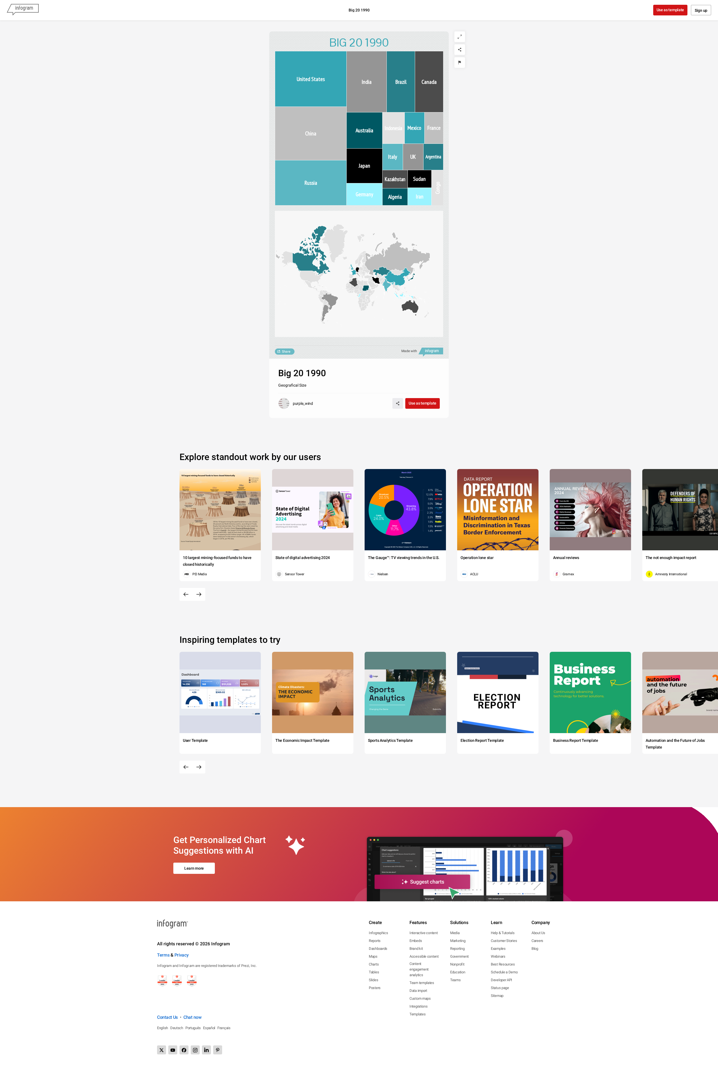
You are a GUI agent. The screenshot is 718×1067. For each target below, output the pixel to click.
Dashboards (378, 948)
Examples (498, 948)
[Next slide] (199, 594)
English (162, 1028)
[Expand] (459, 36)
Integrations (418, 1006)
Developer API (501, 980)
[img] (310, 79)
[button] (310, 285)
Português (193, 1028)
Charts (374, 964)
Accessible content (424, 956)
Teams (455, 980)
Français (224, 1028)
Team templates (421, 983)
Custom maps (420, 998)
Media (455, 933)
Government (459, 956)
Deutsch (176, 1028)
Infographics (378, 933)
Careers (537, 941)
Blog (534, 948)
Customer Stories (504, 941)
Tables (374, 972)
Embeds (415, 941)
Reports (375, 941)
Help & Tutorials (502, 933)
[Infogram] (23, 10)
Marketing (457, 941)
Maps (373, 956)
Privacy (181, 955)
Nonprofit (457, 964)
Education (457, 972)
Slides (373, 980)
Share (286, 352)
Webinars (498, 956)
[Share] (459, 49)
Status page (500, 988)
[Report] (459, 62)
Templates (417, 1014)
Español (209, 1028)
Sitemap (497, 996)
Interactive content (423, 933)
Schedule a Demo (504, 972)
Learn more (194, 868)
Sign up (701, 10)
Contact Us (167, 1017)
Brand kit (416, 948)
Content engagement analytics (419, 969)
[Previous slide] (186, 594)
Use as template (670, 10)
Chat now (192, 1017)
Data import (418, 991)
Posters (375, 988)
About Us (538, 933)
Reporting (457, 948)
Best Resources (503, 964)
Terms (163, 955)
